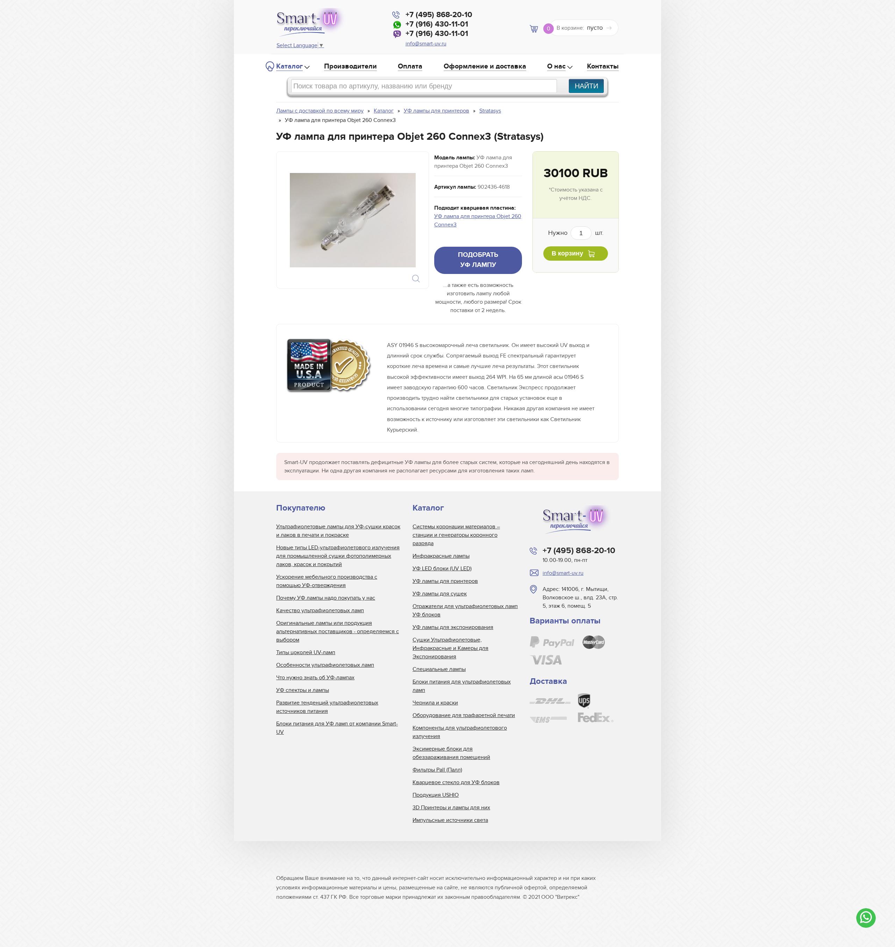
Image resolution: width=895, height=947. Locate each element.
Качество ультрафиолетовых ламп (320, 610)
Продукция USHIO (436, 794)
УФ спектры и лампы (302, 690)
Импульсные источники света (450, 820)
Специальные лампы (439, 669)
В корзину (567, 253)
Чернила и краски (435, 702)
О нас (556, 66)
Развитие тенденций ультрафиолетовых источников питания (327, 707)
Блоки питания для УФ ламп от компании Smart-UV (337, 728)
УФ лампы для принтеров (445, 581)
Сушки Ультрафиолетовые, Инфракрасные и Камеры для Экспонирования (450, 648)
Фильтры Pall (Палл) (437, 769)
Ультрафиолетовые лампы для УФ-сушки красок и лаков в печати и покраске (338, 530)
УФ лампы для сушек (440, 593)
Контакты (603, 66)
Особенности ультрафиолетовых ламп (325, 665)
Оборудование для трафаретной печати (464, 715)
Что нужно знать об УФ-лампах (315, 677)
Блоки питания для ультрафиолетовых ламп (462, 686)
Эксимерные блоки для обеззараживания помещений (451, 753)
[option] (353, 220)
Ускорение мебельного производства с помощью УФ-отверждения (326, 581)
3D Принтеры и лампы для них (451, 807)
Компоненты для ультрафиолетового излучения (460, 732)
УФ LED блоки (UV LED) (442, 568)
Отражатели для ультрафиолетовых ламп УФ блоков (465, 610)
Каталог (289, 66)
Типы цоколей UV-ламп (305, 652)
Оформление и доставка (485, 66)
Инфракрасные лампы (441, 555)
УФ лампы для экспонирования (453, 627)
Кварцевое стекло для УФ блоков (456, 782)
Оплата (410, 66)
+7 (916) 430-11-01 (437, 24)
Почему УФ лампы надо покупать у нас (325, 597)
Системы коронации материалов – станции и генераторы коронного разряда (456, 535)
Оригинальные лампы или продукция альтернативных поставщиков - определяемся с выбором (337, 631)
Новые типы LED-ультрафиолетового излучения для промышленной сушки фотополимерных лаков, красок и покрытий (338, 556)
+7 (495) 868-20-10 (439, 15)
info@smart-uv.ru (426, 43)
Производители (350, 66)
